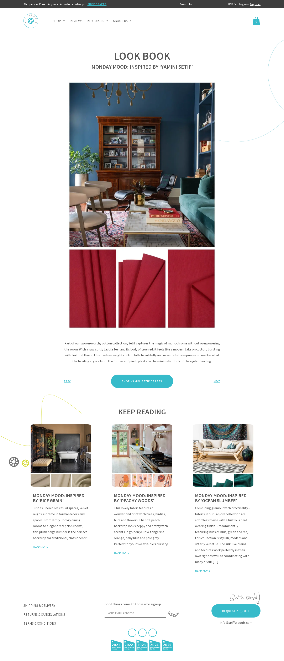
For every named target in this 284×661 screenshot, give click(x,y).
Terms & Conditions (39, 623)
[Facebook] (132, 633)
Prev (67, 381)
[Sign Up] (173, 614)
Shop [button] (57, 21)
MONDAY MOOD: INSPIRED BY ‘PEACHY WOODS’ (139, 498)
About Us (120, 21)
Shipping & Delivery (39, 605)
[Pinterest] (142, 633)
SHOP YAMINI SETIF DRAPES (142, 381)
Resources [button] (95, 21)
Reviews (76, 21)
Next (217, 381)
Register (255, 4)
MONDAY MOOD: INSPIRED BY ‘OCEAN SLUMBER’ (221, 498)
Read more (40, 546)
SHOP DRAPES (97, 4)
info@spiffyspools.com (236, 622)
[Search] (222, 4)
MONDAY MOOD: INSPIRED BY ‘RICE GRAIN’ (58, 498)
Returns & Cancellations (44, 614)
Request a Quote (236, 611)
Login (242, 4)
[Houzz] (152, 633)
